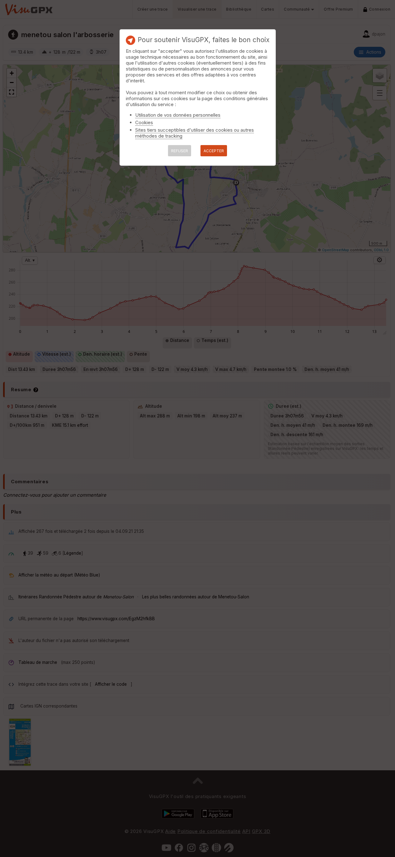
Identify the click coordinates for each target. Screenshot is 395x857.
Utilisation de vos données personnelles (177, 115)
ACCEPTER (214, 151)
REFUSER (179, 151)
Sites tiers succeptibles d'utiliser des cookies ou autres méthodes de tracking (194, 133)
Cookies (144, 122)
